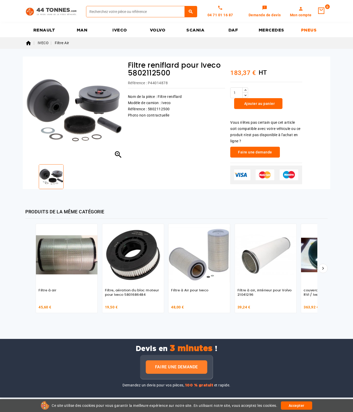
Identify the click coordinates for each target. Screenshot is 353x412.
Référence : (137, 83)
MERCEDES (271, 30)
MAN (82, 30)
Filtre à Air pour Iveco (190, 290)
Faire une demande (176, 366)
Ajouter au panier (259, 104)
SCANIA (195, 30)
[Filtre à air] (67, 255)
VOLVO (158, 30)
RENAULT (44, 30)
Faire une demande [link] (255, 152)
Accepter (296, 405)
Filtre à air (47, 290)
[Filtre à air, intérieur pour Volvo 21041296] (266, 255)
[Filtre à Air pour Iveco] (199, 255)
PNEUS (309, 30)
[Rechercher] (191, 11)
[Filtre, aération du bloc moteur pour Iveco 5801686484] (133, 255)
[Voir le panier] (321, 10)
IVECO (119, 30)
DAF (233, 30)
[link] (265, 11)
